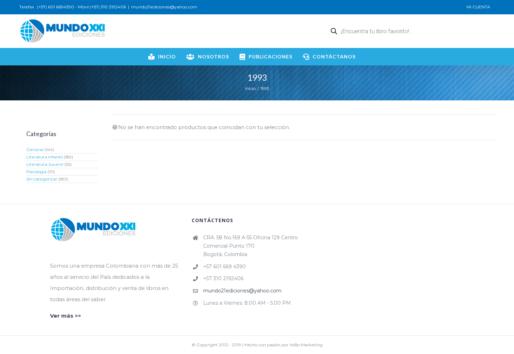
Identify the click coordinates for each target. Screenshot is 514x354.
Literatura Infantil (44, 157)
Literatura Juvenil (44, 164)
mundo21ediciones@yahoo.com (164, 6)
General (34, 149)
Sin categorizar (41, 179)
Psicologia (36, 171)
